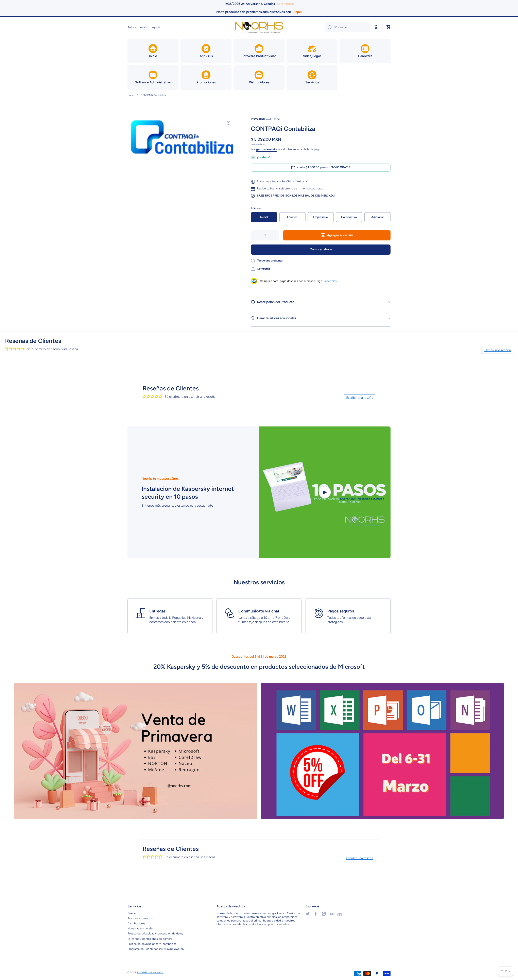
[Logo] (259, 27)
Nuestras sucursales (140, 928)
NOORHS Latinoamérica (150, 972)
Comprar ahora (321, 249)
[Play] (325, 492)
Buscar (131, 913)
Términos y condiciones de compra (149, 939)
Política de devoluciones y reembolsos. (152, 944)
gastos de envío (266, 149)
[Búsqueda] (328, 27)
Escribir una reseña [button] (497, 350)
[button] (388, 27)
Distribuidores (136, 923)
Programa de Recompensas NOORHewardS (155, 949)
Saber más (330, 281)
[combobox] (347, 27)
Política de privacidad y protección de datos (155, 933)
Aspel (297, 12)
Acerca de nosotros (140, 918)
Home (130, 95)
